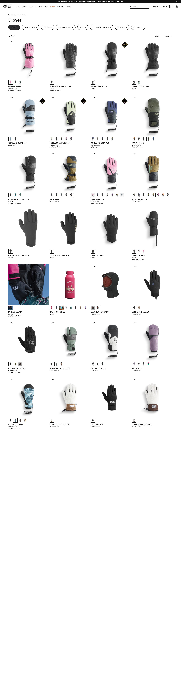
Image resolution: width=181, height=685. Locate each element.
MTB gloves (122, 27)
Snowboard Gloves (66, 27)
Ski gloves (47, 27)
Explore (68, 6)
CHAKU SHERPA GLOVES (59, 424)
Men (18, 6)
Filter (13, 36)
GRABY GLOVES (14, 86)
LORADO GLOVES (15, 312)
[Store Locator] (169, 6)
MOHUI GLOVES (97, 255)
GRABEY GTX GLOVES (140, 86)
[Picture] (7, 6)
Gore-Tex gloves (31, 27)
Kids (31, 6)
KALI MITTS (136, 368)
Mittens (83, 27)
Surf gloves (138, 27)
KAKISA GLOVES (97, 199)
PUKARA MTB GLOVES (17, 368)
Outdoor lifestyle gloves (102, 27)
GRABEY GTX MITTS (99, 86)
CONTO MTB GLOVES (140, 312)
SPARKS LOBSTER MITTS (18, 199)
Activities (60, 6)
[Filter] (9, 36)
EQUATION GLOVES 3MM (60, 255)
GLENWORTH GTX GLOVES (60, 86)
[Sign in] (172, 6)
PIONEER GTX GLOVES (100, 143)
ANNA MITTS (55, 199)
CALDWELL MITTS (98, 368)
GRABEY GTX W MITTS (17, 143)
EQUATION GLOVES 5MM (18, 255)
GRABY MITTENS (138, 255)
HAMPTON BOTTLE (57, 312)
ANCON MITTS (138, 143)
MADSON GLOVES (139, 199)
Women (24, 6)
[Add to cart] (46, 77)
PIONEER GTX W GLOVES (60, 143)
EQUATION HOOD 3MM (100, 312)
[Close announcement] (177, 2)
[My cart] (176, 6)
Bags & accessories (41, 6)
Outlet (52, 6)
